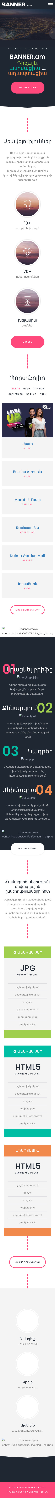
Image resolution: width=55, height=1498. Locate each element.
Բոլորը (15, 388)
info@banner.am (27, 1387)
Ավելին (27, 342)
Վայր (26, 388)
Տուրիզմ (38, 388)
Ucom (27, 443)
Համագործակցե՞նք (27, 1262)
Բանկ (43, 394)
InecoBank (27, 583)
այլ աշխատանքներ (28, 610)
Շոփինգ (31, 394)
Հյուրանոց (16, 394)
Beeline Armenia (27, 471)
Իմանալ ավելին (28, 848)
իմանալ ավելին (28, 87)
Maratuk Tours (27, 499)
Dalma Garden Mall (27, 555)
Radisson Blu (27, 527)
